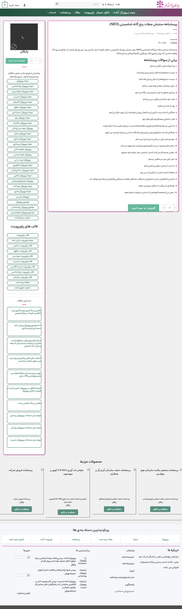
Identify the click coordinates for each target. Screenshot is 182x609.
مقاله (77, 12)
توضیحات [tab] (173, 43)
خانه (118, 4)
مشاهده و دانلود (160, 509)
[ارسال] (57, 4)
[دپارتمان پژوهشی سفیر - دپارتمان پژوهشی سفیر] (152, 4)
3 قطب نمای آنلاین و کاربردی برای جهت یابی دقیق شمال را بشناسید (25, 360)
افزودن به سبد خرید (144, 207)
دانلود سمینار (103, 12)
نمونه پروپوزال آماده (124, 12)
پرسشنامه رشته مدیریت (144, 33)
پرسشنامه (65, 12)
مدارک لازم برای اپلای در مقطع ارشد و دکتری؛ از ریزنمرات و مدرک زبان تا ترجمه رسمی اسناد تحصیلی (25, 343)
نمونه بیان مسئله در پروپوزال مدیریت (25, 440)
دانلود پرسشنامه (163, 33)
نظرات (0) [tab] (162, 43)
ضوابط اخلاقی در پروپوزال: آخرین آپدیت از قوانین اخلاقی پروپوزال (24, 390)
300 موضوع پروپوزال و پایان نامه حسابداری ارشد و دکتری (28, 327)
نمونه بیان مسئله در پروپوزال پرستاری (25, 416)
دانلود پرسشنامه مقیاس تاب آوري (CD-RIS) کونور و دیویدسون (68, 501)
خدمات (52, 12)
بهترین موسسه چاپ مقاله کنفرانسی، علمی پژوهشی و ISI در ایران (25, 375)
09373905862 (128, 557)
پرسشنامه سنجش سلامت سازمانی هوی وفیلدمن (160, 499)
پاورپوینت (89, 12)
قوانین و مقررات (23, 593)
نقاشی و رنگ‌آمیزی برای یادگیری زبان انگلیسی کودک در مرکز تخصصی (26, 312)
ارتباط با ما (108, 4)
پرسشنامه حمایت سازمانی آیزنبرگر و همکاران (114, 499)
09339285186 (128, 564)
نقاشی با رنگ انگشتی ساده (29, 403)
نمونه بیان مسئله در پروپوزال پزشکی (26, 428)
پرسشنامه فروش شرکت (21, 499)
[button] (24, 5)
